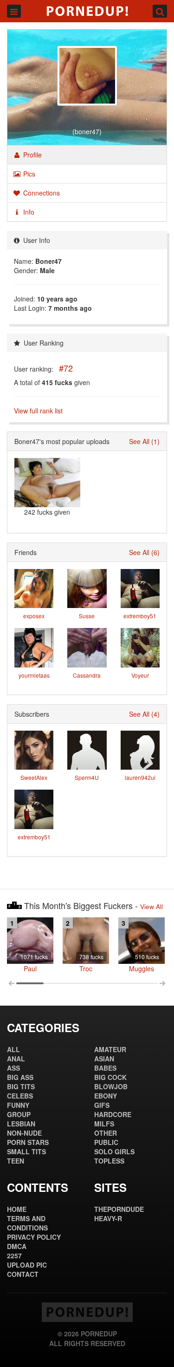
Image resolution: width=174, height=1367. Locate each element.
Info (27, 211)
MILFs (104, 1123)
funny (18, 1105)
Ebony (105, 1095)
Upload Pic (27, 1264)
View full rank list (38, 410)
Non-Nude (24, 1133)
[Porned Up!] (87, 11)
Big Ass (20, 1077)
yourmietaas (34, 675)
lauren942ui (140, 777)
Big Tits (21, 1086)
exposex (34, 616)
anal (16, 1058)
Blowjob (111, 1086)
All (13, 1049)
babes (105, 1068)
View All (151, 906)
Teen (15, 1160)
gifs (102, 1105)
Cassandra (87, 675)
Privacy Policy (34, 1237)
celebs (20, 1095)
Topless (109, 1160)
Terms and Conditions (27, 1223)
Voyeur (140, 675)
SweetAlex (33, 777)
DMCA (16, 1246)
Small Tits (26, 1151)
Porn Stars (28, 1142)
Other (105, 1133)
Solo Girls (114, 1151)
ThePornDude (119, 1209)
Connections (40, 192)
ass (13, 1068)
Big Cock (110, 1077)
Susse (87, 616)
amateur (110, 1049)
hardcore (112, 1114)
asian (104, 1058)
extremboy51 (139, 616)
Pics (28, 173)
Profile (31, 154)
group (19, 1114)
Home (16, 1209)
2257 (14, 1255)
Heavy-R (108, 1218)
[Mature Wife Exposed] (47, 482)
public (106, 1142)
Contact (23, 1274)
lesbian (21, 1123)
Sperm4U (87, 777)
